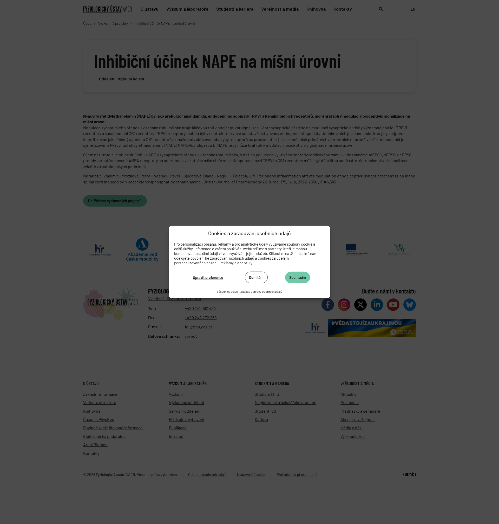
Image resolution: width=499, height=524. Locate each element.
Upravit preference (208, 277)
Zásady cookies (227, 291)
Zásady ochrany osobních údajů (261, 291)
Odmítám (256, 277)
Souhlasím (297, 277)
